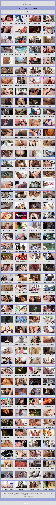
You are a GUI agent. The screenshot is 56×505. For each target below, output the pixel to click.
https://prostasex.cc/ (20, 11)
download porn (13, 11)
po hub (25, 2)
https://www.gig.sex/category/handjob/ (34, 11)
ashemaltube (31, 4)
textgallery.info (26, 503)
